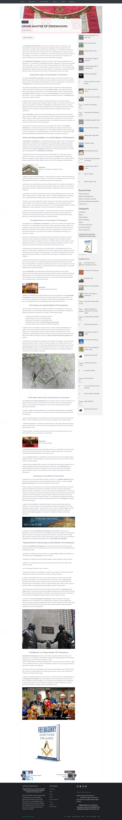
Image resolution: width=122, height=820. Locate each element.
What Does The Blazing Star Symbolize (89, 201)
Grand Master (54, 93)
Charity (63, 1)
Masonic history (67, 579)
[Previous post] (22, 775)
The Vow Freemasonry (84, 227)
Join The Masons (43, 1)
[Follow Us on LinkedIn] (86, 786)
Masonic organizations (39, 148)
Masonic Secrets (32, 457)
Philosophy (72, 1)
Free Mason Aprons (35, 775)
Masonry (51, 796)
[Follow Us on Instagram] (83, 786)
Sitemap (69, 816)
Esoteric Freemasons (27, 30)
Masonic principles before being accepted (58, 335)
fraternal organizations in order (30, 347)
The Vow (51, 802)
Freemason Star (83, 204)
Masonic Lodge (53, 89)
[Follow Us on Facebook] (77, 786)
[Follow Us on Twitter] (80, 786)
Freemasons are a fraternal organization (35, 400)
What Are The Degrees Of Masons (87, 199)
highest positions (64, 466)
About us (83, 816)
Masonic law (66, 327)
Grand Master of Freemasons (36, 78)
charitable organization (64, 479)
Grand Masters (29, 114)
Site (65, 816)
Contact (87, 816)
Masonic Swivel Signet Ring (86, 196)
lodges (64, 498)
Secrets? (54, 1)
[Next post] (75, 775)
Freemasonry (31, 1)
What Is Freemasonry (84, 229)
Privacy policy (93, 816)
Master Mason (38, 555)
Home (22, 1)
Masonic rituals (29, 93)
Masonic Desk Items (84, 194)
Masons (61, 341)
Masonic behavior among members (50, 322)
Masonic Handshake (84, 219)
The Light (51, 804)
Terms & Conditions (76, 816)
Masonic (25, 21)
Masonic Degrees (83, 217)
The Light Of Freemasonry (85, 224)
